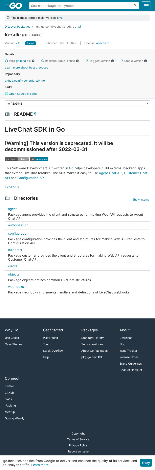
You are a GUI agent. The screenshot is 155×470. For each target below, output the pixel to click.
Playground (50, 337)
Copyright (78, 433)
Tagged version (100, 60)
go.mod (21, 60)
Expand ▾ (12, 187)
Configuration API (31, 178)
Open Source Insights (22, 93)
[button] (6, 60)
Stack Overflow (53, 350)
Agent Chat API (110, 173)
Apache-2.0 (104, 43)
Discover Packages (17, 26)
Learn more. (40, 465)
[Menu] (77, 103)
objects (13, 274)
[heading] (17, 5)
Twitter (9, 386)
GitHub (9, 392)
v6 (61, 17)
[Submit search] (135, 5)
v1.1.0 (14, 43)
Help (46, 357)
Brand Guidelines (130, 363)
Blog (122, 344)
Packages (89, 330)
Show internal (141, 199)
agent (12, 209)
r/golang (10, 405)
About (124, 330)
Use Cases (12, 337)
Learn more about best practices (26, 67)
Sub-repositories (92, 344)
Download (126, 337)
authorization (18, 225)
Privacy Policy (78, 445)
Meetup (10, 412)
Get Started (53, 330)
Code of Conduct (130, 370)
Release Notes (128, 357)
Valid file (19, 60)
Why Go (11, 330)
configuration (18, 233)
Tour (46, 344)
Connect (12, 378)
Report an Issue (78, 451)
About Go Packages (94, 350)
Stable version (134, 60)
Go (71, 168)
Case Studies (13, 344)
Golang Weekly (14, 418)
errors (12, 266)
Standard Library (92, 337)
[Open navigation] (146, 6)
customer (15, 250)
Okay (146, 463)
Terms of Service (78, 439)
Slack (8, 399)
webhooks (16, 287)
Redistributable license (60, 60)
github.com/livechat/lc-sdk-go (56, 26)
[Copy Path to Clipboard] (79, 26)
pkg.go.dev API (91, 357)
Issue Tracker (128, 350)
